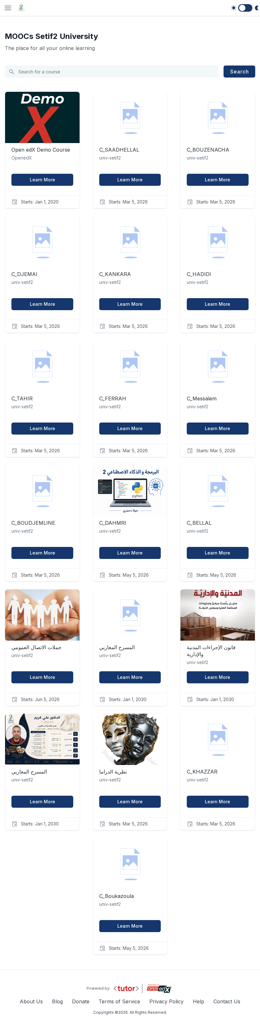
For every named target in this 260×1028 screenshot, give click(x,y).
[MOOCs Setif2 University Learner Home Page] (21, 8)
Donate (80, 1001)
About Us (31, 1001)
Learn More (42, 179)
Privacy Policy (166, 1001)
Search (239, 71)
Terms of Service (119, 1001)
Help (198, 1001)
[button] (8, 8)
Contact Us (226, 1001)
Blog (57, 1001)
